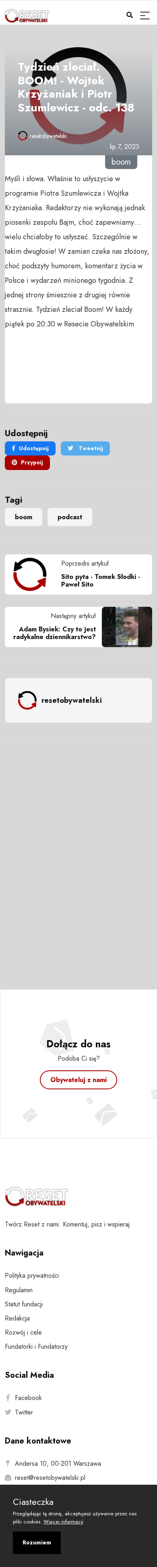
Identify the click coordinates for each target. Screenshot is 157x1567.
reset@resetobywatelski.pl (50, 1477)
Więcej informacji (63, 1521)
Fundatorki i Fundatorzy (36, 1346)
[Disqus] (78, 854)
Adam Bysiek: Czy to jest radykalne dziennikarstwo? (54, 633)
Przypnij (32, 462)
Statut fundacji (24, 1304)
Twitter (24, 1412)
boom (23, 517)
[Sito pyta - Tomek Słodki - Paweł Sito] (33, 574)
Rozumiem (37, 1542)
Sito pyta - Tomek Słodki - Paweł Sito (100, 580)
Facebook (28, 1397)
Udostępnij (34, 448)
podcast (70, 517)
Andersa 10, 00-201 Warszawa (58, 1463)
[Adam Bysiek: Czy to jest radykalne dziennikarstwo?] (124, 627)
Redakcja (17, 1318)
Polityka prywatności (32, 1275)
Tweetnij (90, 448)
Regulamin (19, 1290)
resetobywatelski (48, 136)
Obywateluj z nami (78, 1079)
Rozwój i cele (23, 1332)
